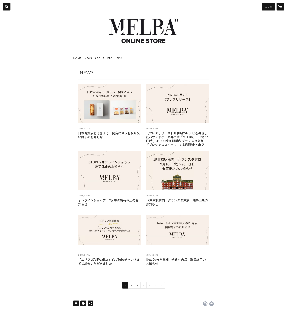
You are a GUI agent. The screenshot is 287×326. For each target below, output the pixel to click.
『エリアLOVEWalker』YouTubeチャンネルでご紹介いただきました (109, 261)
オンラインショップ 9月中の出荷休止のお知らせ (108, 202)
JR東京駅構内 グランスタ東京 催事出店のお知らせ (177, 202)
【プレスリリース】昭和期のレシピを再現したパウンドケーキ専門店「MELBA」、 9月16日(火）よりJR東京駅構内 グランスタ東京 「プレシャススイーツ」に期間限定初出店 (177, 138)
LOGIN (268, 6)
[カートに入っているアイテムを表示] (280, 6)
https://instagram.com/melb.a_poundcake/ (205, 303)
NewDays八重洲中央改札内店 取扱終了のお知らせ (176, 261)
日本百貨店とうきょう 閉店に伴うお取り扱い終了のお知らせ (109, 135)
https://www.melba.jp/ (211, 303)
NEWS (88, 58)
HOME (77, 58)
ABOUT (99, 58)
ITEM (119, 58)
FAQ (110, 58)
